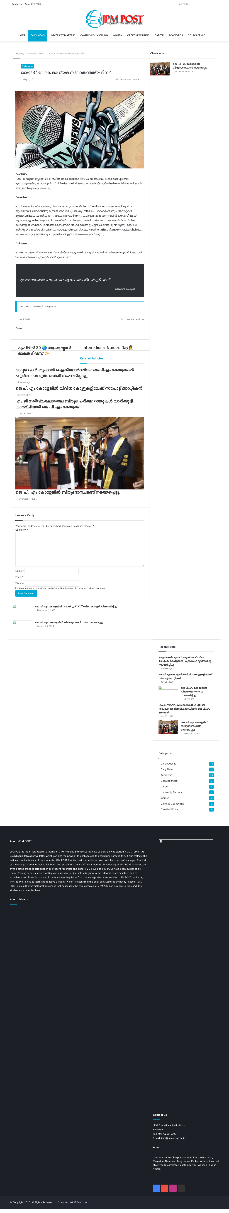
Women (117, 35)
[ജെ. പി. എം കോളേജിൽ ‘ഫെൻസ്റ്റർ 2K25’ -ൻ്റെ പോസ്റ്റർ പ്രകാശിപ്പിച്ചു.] (22, 611)
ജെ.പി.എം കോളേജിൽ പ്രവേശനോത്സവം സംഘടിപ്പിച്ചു (194, 691)
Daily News (38, 35)
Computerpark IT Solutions (72, 1202)
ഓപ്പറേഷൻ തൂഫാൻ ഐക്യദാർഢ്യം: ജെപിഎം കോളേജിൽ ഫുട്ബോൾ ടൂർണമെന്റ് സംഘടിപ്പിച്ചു (185, 661)
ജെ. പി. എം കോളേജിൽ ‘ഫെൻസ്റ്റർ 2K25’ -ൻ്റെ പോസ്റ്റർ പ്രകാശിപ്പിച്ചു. (76, 606)
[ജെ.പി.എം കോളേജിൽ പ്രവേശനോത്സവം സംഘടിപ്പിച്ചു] (168, 692)
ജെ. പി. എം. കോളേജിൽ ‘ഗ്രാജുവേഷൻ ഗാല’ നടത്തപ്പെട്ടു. (69, 622)
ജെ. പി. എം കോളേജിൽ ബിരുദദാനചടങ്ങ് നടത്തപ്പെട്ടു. (194, 726)
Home (22, 35)
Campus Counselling (94, 35)
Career (159, 35)
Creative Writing (138, 35)
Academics (176, 35)
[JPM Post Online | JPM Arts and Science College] (114, 19)
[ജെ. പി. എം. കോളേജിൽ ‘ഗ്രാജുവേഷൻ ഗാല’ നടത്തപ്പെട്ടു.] (22, 627)
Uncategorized (169, 780)
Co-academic (196, 35)
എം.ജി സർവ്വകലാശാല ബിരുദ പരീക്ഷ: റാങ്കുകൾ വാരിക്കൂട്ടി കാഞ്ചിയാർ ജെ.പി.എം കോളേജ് (184, 709)
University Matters (62, 35)
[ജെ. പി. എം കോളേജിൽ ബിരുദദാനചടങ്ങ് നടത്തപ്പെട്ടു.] (160, 68)
